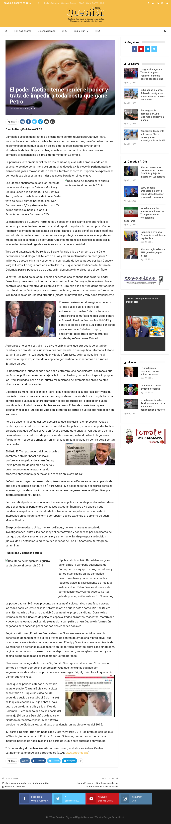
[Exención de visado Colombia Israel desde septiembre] (131, 236)
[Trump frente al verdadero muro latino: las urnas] (131, 372)
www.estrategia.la (77, 752)
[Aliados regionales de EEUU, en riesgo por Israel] (131, 253)
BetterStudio (118, 817)
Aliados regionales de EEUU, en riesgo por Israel (152, 252)
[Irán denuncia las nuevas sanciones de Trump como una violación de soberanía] (131, 212)
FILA (102, 3)
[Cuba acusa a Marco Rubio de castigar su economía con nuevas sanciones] (131, 94)
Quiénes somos (68, 3)
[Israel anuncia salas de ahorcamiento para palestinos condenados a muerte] (131, 404)
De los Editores (51, 3)
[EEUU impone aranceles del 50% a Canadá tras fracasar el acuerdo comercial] (131, 191)
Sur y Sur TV (92, 3)
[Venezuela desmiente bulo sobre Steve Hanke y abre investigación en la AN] (131, 135)
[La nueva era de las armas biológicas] (131, 389)
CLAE (81, 3)
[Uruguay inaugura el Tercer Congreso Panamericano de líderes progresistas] (131, 73)
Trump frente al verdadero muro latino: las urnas (149, 371)
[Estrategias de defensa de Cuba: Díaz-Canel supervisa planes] (131, 114)
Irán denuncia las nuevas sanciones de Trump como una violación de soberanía (144, 214)
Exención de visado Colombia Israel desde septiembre (152, 235)
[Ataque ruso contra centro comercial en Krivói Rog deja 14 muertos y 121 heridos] (131, 171)
